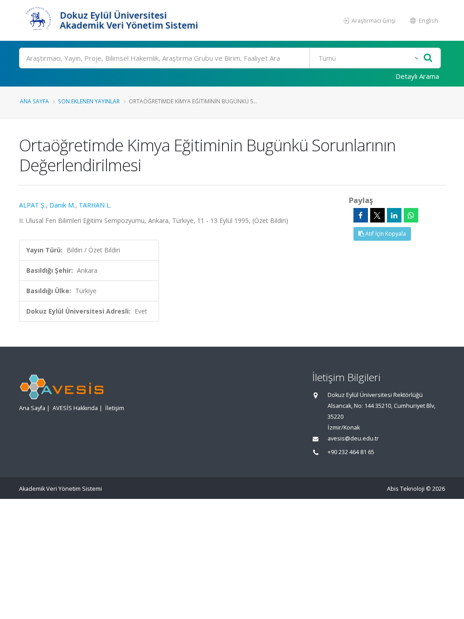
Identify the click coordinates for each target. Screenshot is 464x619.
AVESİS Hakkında (75, 408)
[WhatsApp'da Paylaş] (411, 215)
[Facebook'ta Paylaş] (360, 215)
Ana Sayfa (34, 101)
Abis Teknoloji (406, 489)
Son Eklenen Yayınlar (89, 101)
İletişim (114, 408)
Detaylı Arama (417, 76)
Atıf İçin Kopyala (385, 233)
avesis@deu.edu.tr (353, 438)
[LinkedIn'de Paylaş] (394, 215)
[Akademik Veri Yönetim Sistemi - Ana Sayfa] (38, 20)
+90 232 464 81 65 (351, 452)
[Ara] (428, 58)
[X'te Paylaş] (377, 215)
